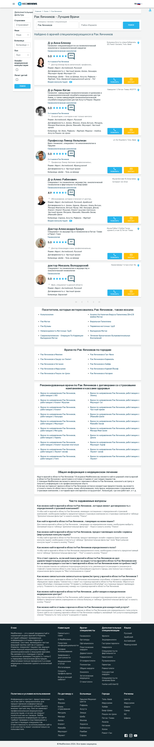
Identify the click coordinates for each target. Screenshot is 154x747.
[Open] (28, 25)
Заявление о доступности (64, 656)
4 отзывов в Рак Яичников (58, 62)
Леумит (61, 735)
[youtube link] (136, 736)
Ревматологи (108, 668)
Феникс (61, 703)
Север (127, 710)
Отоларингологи (87, 661)
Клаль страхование (64, 708)
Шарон (127, 707)
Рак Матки (45, 321)
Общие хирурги (87, 668)
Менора (61, 716)
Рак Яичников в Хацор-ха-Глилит (55, 359)
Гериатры (106, 664)
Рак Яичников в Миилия (51, 354)
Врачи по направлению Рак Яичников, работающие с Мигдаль (58, 429)
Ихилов (83, 720)
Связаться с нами (63, 634)
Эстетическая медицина (86, 677)
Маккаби (62, 728)
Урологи (105, 636)
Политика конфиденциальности (66, 644)
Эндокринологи (109, 640)
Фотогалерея (64, 667)
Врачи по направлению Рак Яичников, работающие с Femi (58, 457)
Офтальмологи (86, 643)
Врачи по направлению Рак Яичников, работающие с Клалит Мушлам (58, 401)
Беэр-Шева (107, 710)
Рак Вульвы (45, 326)
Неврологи (107, 647)
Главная (38, 11)
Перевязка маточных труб (102, 326)
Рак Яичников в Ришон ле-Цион (55, 373)
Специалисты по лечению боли (109, 679)
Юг (125, 714)
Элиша (83, 713)
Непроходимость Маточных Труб (55, 331)
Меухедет (62, 731)
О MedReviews (64, 639)
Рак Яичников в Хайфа (100, 364)
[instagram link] (131, 736)
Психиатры (85, 664)
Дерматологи (86, 653)
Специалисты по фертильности (109, 652)
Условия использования (65, 650)
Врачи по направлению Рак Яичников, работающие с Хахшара (58, 415)
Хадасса (84, 724)
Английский (129, 641)
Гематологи (107, 657)
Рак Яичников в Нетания (51, 364)
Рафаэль (84, 705)
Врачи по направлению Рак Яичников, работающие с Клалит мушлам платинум (59, 443)
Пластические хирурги (86, 648)
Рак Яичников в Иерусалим (53, 369)
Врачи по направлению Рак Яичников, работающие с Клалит (58, 408)
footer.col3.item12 (110, 684)
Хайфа (105, 707)
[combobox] (57, 25)
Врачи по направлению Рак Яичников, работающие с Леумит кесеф (58, 450)
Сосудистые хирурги (108, 673)
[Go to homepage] (27, 3)
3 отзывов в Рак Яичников (58, 113)
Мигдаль (62, 713)
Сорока (83, 735)
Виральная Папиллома (100, 321)
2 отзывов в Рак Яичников (58, 159)
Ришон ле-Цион (109, 714)
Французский (130, 644)
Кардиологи (85, 657)
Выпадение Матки (98, 331)
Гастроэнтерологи (110, 643)
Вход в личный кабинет (65, 678)
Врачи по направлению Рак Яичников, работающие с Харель (58, 436)
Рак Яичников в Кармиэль (102, 359)
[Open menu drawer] (14, 4)
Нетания (106, 725)
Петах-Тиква (108, 718)
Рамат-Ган (107, 733)
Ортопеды (84, 640)
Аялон (61, 720)
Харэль (61, 699)
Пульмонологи (108, 661)
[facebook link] (126, 736)
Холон (105, 729)
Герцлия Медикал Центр (88, 700)
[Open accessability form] (150, 10)
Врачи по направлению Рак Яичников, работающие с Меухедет (58, 422)
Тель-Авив (107, 699)
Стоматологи (86, 682)
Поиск (46, 11)
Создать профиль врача (65, 672)
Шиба (82, 716)
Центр (127, 699)
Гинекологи (85, 636)
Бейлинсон (85, 728)
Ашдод (105, 722)
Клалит (61, 724)
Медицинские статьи (64, 662)
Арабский (128, 637)
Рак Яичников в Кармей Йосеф (104, 369)
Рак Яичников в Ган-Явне (102, 354)
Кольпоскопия (46, 314)
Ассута (83, 709)
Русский (128, 633)
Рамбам (83, 731)
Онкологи (84, 672)
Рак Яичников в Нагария (101, 373)
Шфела (127, 718)
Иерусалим (107, 703)
